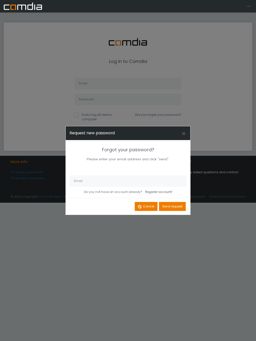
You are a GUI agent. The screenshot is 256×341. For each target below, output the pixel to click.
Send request (172, 206)
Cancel (148, 206)
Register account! (158, 192)
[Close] (184, 133)
